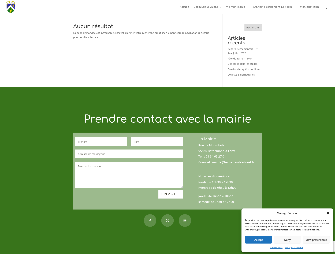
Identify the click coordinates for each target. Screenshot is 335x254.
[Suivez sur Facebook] (150, 220)
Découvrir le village (205, 7)
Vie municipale (235, 7)
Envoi (168, 194)
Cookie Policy (276, 247)
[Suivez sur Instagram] (185, 220)
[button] (328, 213)
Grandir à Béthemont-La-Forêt (272, 7)
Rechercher (253, 27)
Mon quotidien (309, 7)
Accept (258, 239)
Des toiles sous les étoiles (243, 63)
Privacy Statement (294, 247)
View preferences (316, 239)
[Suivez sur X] (167, 220)
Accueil (184, 7)
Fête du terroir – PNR (240, 58)
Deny (287, 239)
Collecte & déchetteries (241, 74)
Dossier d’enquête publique (244, 69)
